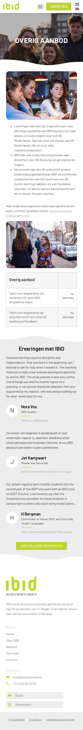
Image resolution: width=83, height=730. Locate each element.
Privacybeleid (16, 719)
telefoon (11, 215)
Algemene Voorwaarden (60, 719)
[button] (40, 6)
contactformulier (60, 211)
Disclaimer (35, 719)
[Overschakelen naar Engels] (77, 9)
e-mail (25, 215)
